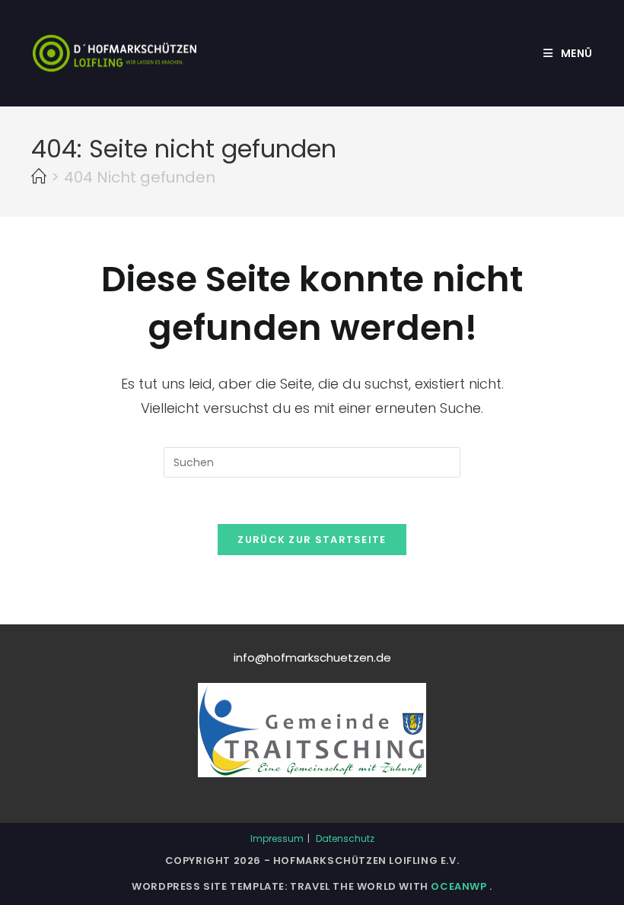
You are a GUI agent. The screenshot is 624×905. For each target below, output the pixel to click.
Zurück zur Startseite (311, 539)
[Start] (38, 177)
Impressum (277, 838)
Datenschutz (345, 838)
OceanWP (460, 886)
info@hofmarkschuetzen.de (312, 657)
